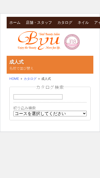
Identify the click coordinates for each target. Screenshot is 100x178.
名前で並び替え (21, 68)
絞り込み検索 (24, 107)
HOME (14, 79)
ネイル (83, 22)
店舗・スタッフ (39, 22)
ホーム (15, 22)
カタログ (64, 22)
